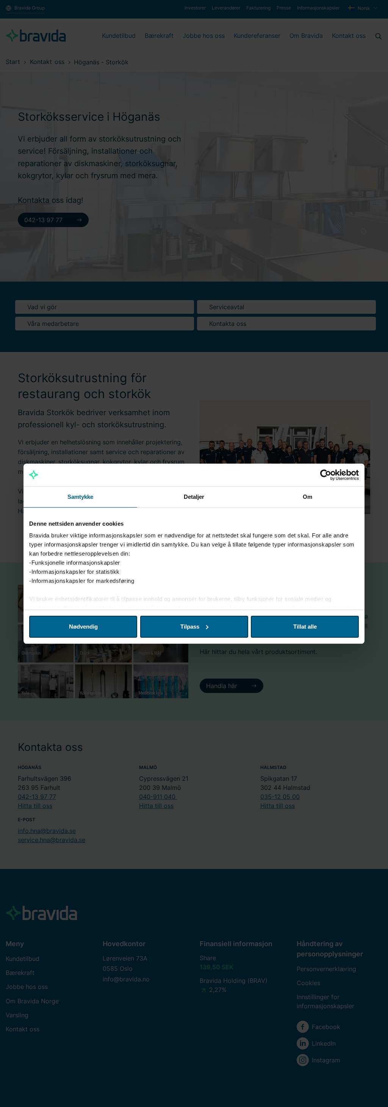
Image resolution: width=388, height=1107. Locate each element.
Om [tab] (307, 497)
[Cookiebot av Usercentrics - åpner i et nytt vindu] (326, 475)
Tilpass (189, 626)
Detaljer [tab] (194, 497)
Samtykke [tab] (80, 497)
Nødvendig (83, 626)
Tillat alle (305, 626)
